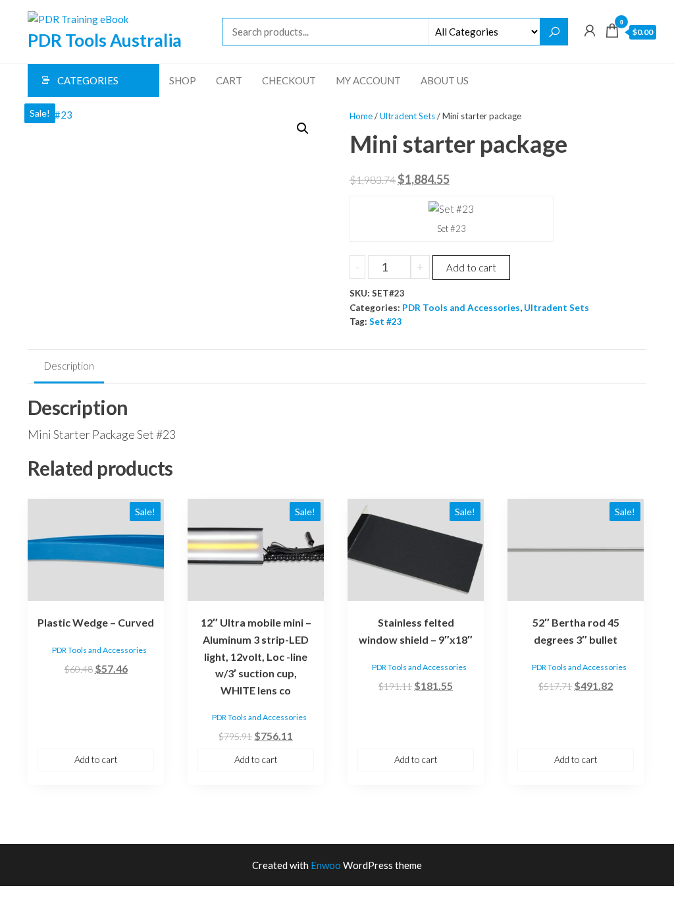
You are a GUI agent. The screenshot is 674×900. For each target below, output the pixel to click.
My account (368, 80)
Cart (229, 80)
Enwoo (326, 865)
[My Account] (589, 30)
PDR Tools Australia (105, 40)
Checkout (289, 80)
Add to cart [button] (96, 759)
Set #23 (385, 321)
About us (445, 80)
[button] (303, 128)
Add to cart (471, 267)
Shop (182, 80)
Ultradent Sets (407, 116)
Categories (87, 80)
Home (361, 116)
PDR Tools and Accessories (461, 307)
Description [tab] (69, 366)
